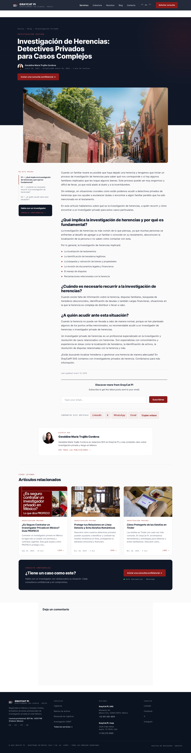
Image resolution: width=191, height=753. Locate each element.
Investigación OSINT (62, 721)
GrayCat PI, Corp (106, 723)
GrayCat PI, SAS (106, 706)
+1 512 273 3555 (106, 733)
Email (133, 415)
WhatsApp (119, 415)
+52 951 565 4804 (107, 716)
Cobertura (97, 5)
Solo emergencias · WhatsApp (140, 579)
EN (142, 4)
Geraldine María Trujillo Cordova (40, 65)
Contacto (131, 5)
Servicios (84, 5)
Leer (61, 550)
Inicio (20, 29)
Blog (121, 5)
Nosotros (110, 5)
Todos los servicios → (63, 727)
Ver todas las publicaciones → (74, 450)
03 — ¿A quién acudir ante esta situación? (34, 198)
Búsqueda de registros (64, 716)
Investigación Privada (46, 29)
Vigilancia (58, 706)
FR (150, 4)
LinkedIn (97, 415)
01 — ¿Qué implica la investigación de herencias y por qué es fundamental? (36, 179)
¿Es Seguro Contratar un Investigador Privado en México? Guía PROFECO (41, 527)
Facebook (148, 711)
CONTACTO (178, 746)
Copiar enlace (149, 415)
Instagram (148, 721)
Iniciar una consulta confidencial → (38, 77)
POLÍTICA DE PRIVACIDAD (161, 746)
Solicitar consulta (167, 5)
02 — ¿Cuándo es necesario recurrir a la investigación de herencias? (33, 189)
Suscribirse (158, 399)
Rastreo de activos (62, 711)
